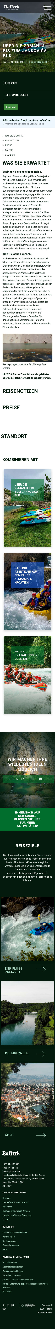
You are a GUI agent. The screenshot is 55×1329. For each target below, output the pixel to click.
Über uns (6, 1198)
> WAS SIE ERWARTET (13, 136)
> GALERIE (8, 150)
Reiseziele (7, 1207)
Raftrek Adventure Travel (15, 120)
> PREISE (7, 145)
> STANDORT (9, 155)
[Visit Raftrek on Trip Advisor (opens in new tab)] (5, 1308)
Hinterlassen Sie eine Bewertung (17, 1215)
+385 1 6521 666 (10, 1168)
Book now (11, 107)
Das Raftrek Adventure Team (15, 1202)
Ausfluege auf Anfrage (40, 120)
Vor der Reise (9, 1237)
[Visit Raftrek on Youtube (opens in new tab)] (8, 1305)
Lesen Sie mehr (39, 62)
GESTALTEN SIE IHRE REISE (28, 779)
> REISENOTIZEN (11, 140)
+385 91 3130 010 (11, 1164)
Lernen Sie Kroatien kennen (15, 1232)
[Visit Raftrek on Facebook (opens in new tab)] (4, 1305)
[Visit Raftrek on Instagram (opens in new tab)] (13, 1305)
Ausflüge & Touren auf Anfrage (16, 1211)
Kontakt (6, 1219)
